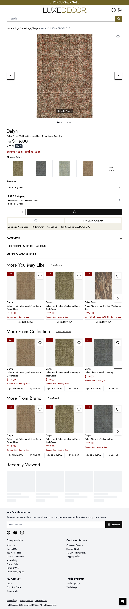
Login (9, 583)
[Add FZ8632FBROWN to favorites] (118, 276)
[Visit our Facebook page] (15, 532)
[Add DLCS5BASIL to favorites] (79, 276)
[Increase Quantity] (22, 212)
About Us (11, 545)
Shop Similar (56, 265)
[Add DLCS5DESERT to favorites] (40, 276)
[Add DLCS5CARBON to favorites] (118, 343)
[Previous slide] (10, 76)
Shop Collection (63, 331)
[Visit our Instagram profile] (22, 532)
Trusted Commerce (15, 556)
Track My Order (14, 587)
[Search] (118, 19)
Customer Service (74, 545)
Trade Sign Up (73, 583)
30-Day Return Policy (76, 552)
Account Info (12, 591)
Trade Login (71, 587)
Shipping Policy (73, 556)
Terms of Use (13, 567)
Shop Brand (53, 398)
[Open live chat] (122, 601)
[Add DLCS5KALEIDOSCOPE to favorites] (118, 37)
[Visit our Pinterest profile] (8, 532)
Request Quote (73, 549)
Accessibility (12, 560)
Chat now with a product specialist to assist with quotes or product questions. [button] (100, 593)
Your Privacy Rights (15, 571)
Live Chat (39, 226)
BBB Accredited (14, 552)
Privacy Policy (13, 564)
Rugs (17, 28)
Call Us (53, 226)
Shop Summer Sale (64, 2)
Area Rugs (26, 28)
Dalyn (35, 28)
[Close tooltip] (124, 592)
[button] (119, 10)
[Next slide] (118, 76)
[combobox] (61, 19)
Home (9, 28)
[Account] (113, 10)
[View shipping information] (64, 200)
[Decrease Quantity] (10, 212)
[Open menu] (9, 10)
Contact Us (12, 549)
